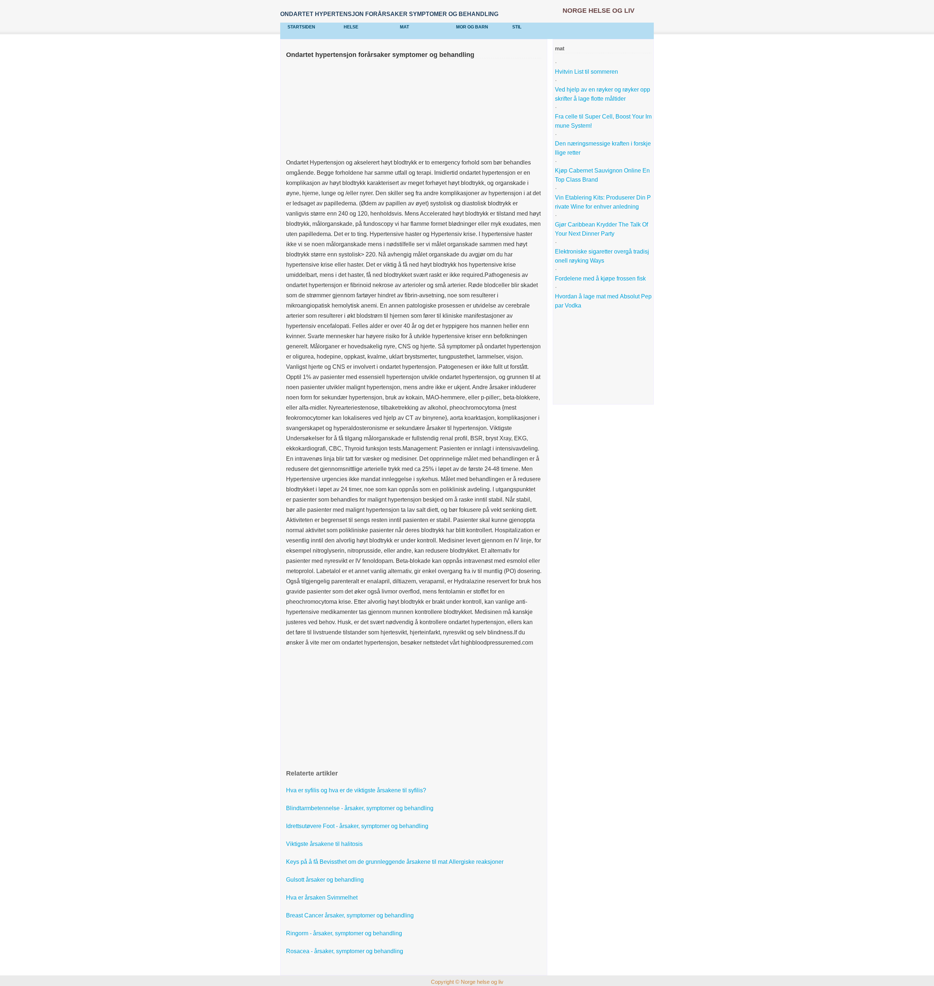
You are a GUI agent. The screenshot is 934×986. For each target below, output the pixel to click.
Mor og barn (472, 27)
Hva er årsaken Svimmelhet (322, 897)
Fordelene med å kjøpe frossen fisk (601, 278)
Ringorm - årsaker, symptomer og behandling (345, 933)
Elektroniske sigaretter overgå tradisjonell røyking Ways (602, 256)
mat (404, 27)
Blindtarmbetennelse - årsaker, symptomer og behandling (360, 808)
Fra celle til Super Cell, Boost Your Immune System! (603, 121)
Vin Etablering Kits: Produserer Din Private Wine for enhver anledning (603, 202)
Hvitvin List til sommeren (587, 72)
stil (516, 27)
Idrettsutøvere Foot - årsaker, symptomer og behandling (358, 826)
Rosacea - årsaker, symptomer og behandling (345, 951)
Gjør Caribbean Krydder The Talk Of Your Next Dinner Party (602, 229)
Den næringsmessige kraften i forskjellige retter (603, 148)
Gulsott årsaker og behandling (325, 880)
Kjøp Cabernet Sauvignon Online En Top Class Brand (603, 175)
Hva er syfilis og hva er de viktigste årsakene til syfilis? (357, 790)
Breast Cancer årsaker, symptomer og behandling (350, 915)
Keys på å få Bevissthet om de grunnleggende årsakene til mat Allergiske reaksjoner (395, 862)
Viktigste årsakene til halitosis (325, 844)
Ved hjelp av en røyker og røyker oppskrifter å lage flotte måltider (602, 94)
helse (351, 27)
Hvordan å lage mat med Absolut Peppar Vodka (603, 301)
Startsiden (301, 27)
